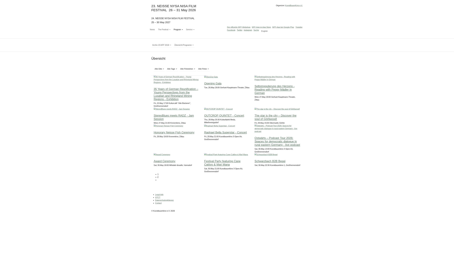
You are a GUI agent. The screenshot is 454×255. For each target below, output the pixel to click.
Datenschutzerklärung (164, 200)
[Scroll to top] (449, 250)
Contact (158, 203)
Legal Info (159, 195)
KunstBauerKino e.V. (294, 5)
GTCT (157, 197)
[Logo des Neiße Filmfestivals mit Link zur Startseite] (227, 6)
